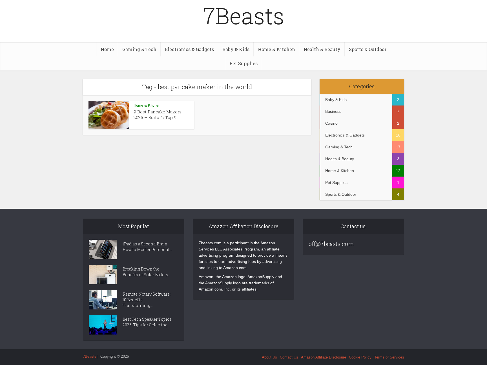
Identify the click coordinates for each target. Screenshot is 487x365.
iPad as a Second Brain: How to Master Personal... (147, 246)
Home (107, 49)
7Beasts (243, 15)
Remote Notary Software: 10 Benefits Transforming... (147, 299)
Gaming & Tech (139, 49)
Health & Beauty (322, 49)
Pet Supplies (243, 63)
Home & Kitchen (276, 49)
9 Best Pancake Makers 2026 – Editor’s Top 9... (157, 114)
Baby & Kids (235, 49)
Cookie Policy (360, 357)
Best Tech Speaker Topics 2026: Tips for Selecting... (147, 321)
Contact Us (289, 357)
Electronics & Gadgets (189, 49)
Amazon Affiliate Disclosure (323, 357)
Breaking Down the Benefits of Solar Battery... (147, 271)
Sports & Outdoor (367, 49)
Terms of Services (389, 357)
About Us (269, 357)
